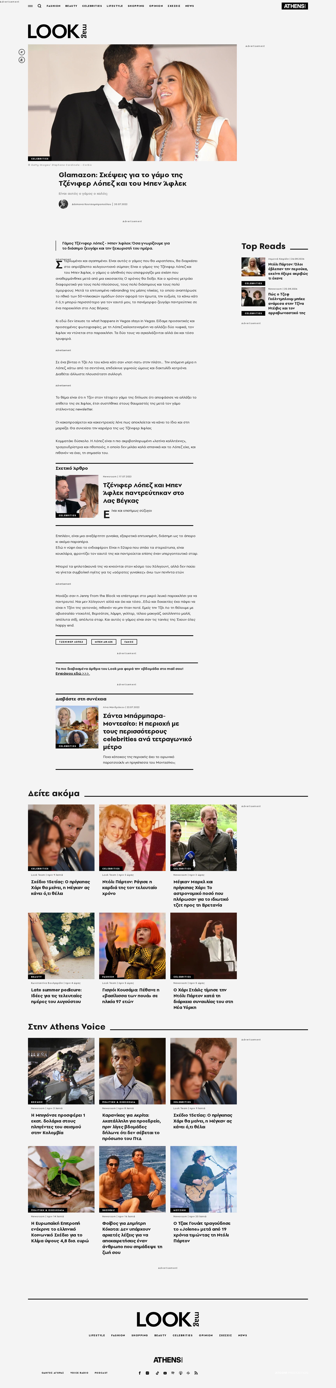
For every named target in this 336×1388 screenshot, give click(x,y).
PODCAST (101, 1372)
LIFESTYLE (115, 6)
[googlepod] (188, 1373)
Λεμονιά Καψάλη (278, 258)
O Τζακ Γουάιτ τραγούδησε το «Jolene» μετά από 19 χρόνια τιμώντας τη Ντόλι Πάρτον (202, 1232)
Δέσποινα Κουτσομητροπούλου (91, 204)
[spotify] (173, 1373)
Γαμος (129, 641)
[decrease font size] (22, 52)
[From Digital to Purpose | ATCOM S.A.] (291, 1373)
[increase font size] (22, 60)
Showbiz (108, 1210)
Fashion (108, 976)
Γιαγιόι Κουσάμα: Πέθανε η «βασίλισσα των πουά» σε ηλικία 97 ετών (130, 995)
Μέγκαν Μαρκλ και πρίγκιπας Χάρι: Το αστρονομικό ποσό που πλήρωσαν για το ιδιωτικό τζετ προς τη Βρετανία (201, 893)
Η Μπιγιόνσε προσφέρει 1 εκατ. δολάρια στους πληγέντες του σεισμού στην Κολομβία (58, 1124)
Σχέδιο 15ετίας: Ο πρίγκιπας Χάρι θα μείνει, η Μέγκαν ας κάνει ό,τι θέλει (60, 887)
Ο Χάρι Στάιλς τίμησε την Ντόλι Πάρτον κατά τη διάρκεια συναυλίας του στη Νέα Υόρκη (203, 998)
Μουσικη (179, 1210)
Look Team (38, 874)
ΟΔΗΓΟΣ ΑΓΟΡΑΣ (53, 1372)
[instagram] (147, 1373)
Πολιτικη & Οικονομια (118, 1102)
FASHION (54, 6)
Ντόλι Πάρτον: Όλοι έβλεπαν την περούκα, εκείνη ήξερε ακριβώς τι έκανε (288, 271)
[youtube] (165, 1373)
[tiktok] (157, 1373)
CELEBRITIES (92, 6)
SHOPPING (136, 6)
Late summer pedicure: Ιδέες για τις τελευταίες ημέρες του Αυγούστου (56, 995)
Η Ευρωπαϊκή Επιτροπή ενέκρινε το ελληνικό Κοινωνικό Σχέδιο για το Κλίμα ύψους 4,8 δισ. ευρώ (60, 1232)
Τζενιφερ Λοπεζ (71, 641)
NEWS (189, 6)
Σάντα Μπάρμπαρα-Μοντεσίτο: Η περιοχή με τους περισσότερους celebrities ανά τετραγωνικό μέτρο (147, 731)
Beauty (36, 976)
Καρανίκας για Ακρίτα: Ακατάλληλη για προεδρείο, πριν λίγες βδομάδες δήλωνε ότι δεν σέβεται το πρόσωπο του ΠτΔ (131, 1126)
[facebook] (140, 1373)
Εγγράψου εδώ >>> (73, 673)
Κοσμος (37, 1102)
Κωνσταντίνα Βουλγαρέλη (47, 983)
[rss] (196, 1373)
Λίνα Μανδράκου (114, 707)
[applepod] (181, 1373)
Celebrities (39, 158)
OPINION (156, 6)
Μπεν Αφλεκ (104, 641)
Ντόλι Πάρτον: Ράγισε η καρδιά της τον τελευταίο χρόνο (129, 887)
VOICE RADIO (79, 1372)
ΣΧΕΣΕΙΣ (174, 6)
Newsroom (110, 476)
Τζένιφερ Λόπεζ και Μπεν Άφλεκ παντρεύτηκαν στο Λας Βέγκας (143, 493)
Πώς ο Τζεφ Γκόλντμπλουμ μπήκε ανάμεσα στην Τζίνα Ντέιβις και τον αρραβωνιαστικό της (286, 303)
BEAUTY (71, 6)
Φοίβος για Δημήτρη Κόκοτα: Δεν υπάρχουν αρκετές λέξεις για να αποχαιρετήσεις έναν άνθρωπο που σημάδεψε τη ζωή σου (132, 1237)
